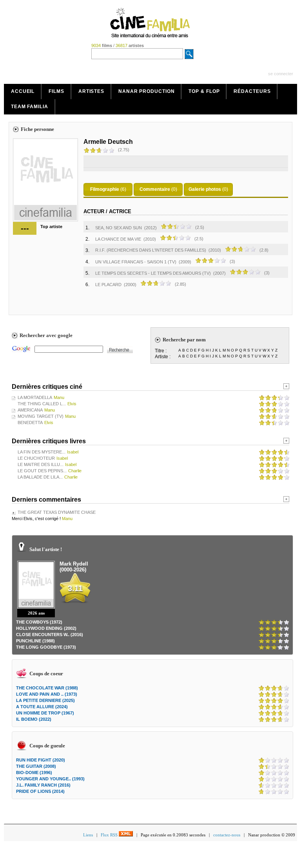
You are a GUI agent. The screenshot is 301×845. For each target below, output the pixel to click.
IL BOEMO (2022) (33, 719)
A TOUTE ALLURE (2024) (42, 706)
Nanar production (146, 91)
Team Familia (29, 106)
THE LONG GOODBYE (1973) (46, 647)
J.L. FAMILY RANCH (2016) (43, 785)
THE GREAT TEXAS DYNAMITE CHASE (57, 512)
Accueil (22, 91)
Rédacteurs (252, 91)
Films (56, 91)
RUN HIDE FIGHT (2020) (40, 760)
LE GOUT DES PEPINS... (42, 470)
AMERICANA (30, 410)
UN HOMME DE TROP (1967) (45, 713)
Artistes (91, 91)
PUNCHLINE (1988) (35, 640)
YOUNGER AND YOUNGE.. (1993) (50, 778)
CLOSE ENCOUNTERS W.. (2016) (49, 634)
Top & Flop (204, 91)
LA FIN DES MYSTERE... (41, 452)
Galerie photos (205, 189)
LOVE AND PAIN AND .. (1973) (46, 694)
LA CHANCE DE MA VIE (118, 239)
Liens (88, 834)
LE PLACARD (108, 284)
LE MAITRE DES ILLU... (40, 464)
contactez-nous (226, 834)
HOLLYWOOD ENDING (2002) (46, 628)
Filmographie (104, 189)
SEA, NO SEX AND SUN (118, 227)
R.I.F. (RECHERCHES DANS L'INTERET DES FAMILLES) (151, 250)
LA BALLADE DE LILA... (40, 477)
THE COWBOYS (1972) (39, 622)
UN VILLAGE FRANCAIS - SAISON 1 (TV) (135, 261)
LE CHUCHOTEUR (36, 458)
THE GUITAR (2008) (36, 766)
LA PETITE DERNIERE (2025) (45, 700)
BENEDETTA (30, 422)
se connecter (280, 73)
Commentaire (155, 189)
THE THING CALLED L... (42, 403)
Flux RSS (110, 834)
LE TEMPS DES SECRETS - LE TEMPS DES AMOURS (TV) (153, 273)
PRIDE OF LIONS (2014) (40, 791)
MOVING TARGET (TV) (40, 416)
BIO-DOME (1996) (34, 772)
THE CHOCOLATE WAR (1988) (47, 687)
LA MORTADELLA (35, 397)
